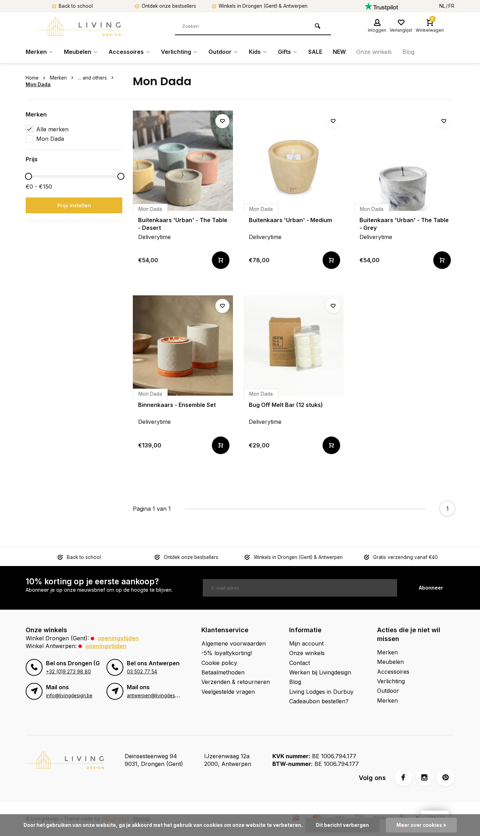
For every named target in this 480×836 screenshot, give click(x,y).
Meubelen (77, 51)
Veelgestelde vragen (228, 691)
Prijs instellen (74, 205)
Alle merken (52, 129)
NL (442, 6)
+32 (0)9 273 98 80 (68, 671)
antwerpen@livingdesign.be (157, 695)
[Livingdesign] (78, 26)
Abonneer (431, 588)
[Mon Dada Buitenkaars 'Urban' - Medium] (294, 161)
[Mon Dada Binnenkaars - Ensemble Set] (183, 345)
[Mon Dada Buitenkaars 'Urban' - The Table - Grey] (404, 161)
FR (451, 6)
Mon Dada (38, 84)
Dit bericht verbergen (342, 825)
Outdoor (220, 51)
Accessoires (126, 51)
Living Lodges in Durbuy (321, 691)
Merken (36, 51)
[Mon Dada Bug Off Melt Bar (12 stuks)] (294, 345)
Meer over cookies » (421, 825)
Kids (255, 51)
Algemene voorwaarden (233, 643)
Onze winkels (374, 51)
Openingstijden (118, 638)
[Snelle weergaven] (220, 260)
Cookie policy (219, 662)
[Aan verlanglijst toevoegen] (222, 121)
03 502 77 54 (142, 671)
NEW (339, 51)
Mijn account (306, 643)
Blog (408, 51)
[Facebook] (403, 777)
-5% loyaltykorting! (226, 652)
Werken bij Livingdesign (320, 672)
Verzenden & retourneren (235, 681)
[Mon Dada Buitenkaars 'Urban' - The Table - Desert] (183, 161)
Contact (299, 662)
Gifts (284, 51)
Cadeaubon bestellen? (319, 701)
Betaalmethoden (223, 672)
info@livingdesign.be (69, 695)
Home (32, 78)
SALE (315, 51)
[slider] (28, 176)
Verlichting (176, 51)
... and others (92, 78)
